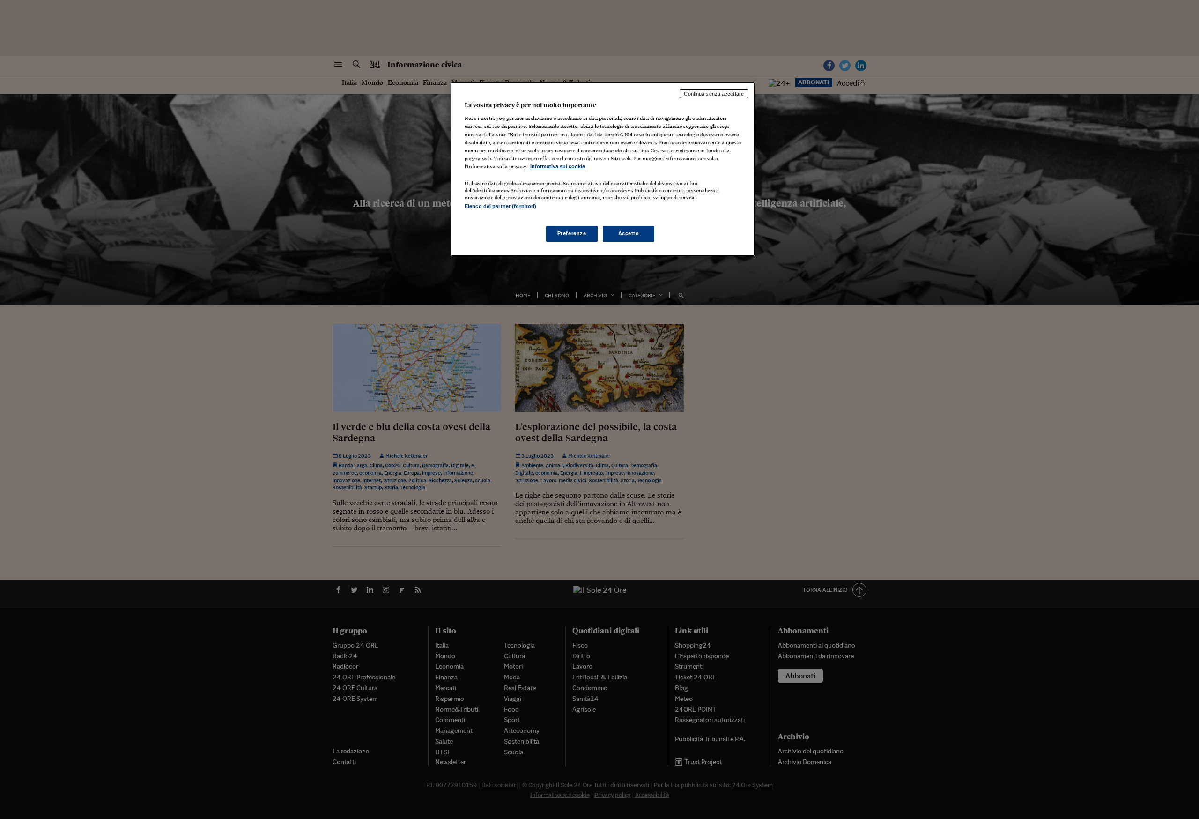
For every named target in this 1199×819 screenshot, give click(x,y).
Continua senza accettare (714, 94)
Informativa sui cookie (557, 166)
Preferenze (571, 233)
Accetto (628, 233)
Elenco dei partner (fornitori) (500, 206)
